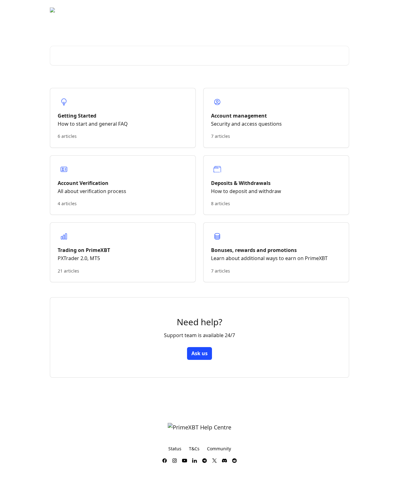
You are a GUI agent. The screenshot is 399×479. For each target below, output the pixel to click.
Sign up (305, 10)
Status (174, 449)
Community (219, 449)
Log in (283, 10)
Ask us (199, 353)
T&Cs (194, 449)
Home (262, 10)
